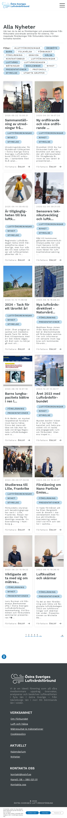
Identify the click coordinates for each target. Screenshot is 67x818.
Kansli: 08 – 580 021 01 (24, 779)
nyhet (50, 66)
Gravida (34, 55)
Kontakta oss (18, 784)
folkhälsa (25, 52)
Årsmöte (51, 48)
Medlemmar (33, 66)
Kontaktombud (15, 59)
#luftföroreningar (27, 48)
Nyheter (15, 756)
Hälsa (48, 55)
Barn (9, 52)
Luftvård (12, 62)
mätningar (13, 66)
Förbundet (45, 52)
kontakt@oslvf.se (21, 774)
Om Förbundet (19, 718)
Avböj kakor (45, 812)
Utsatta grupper (34, 73)
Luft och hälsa (19, 723)
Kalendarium (18, 751)
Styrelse (11, 73)
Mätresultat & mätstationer (27, 728)
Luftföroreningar (43, 59)
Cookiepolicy (18, 734)
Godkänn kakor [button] (32, 812)
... (40, 635)
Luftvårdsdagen (34, 62)
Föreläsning (14, 55)
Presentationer (16, 69)
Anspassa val (57, 812)
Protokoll (39, 69)
